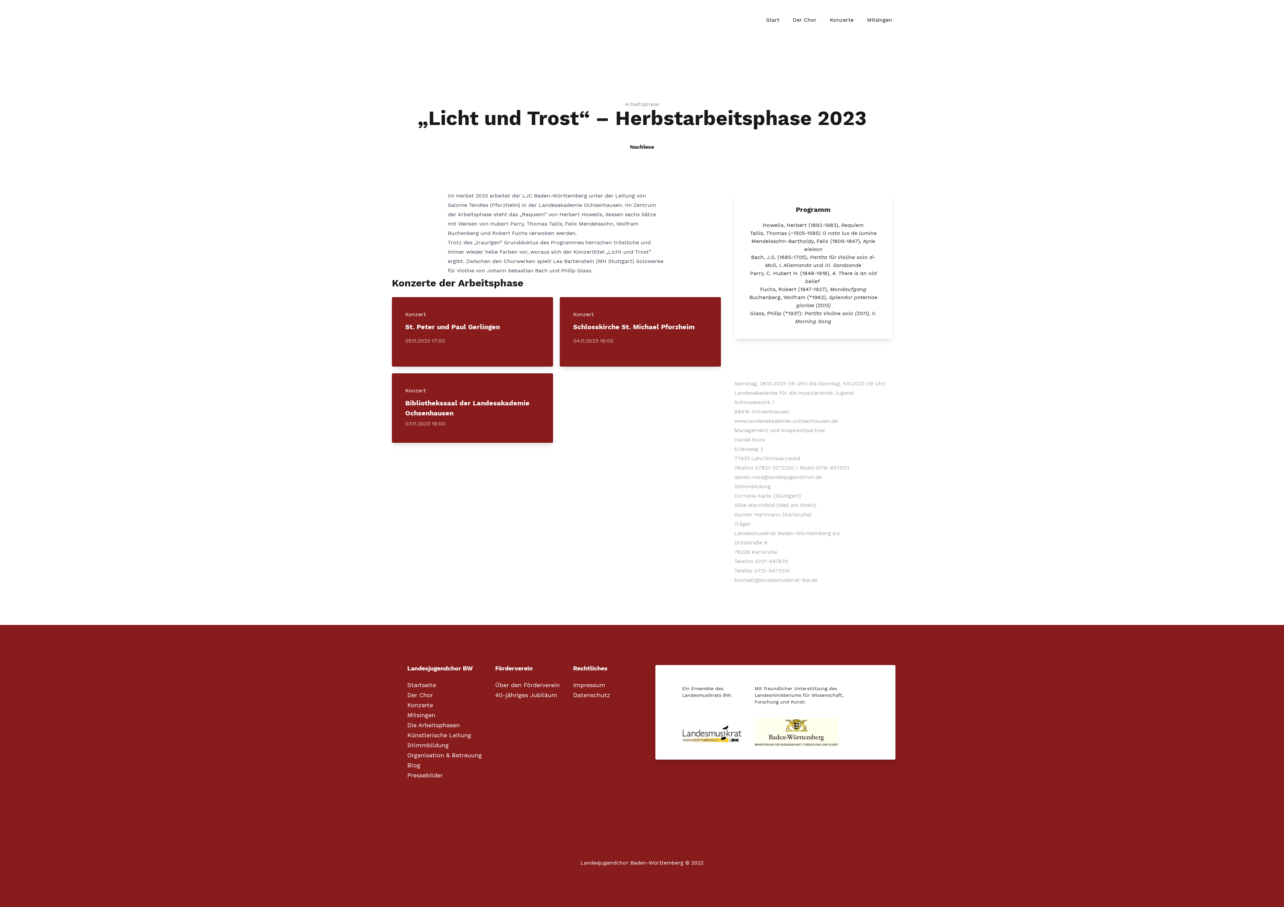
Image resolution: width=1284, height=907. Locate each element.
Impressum (589, 685)
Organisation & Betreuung (444, 755)
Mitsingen (879, 20)
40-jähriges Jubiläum (526, 695)
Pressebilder (425, 775)
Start (772, 20)
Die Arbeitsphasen (433, 725)
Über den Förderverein (527, 685)
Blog (413, 765)
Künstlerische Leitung (439, 735)
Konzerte (842, 20)
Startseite (421, 685)
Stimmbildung (428, 745)
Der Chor (805, 20)
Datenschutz (591, 695)
